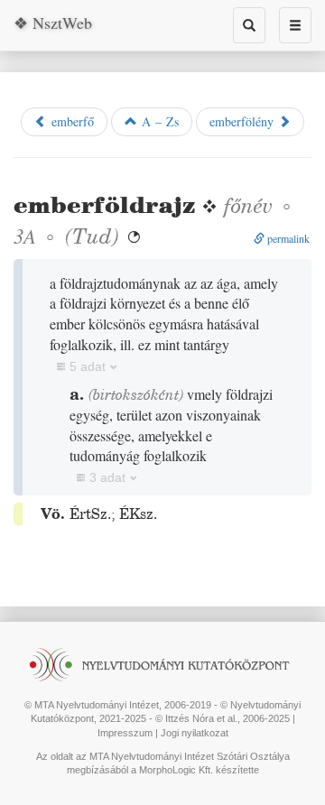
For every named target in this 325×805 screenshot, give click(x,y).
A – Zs (158, 121)
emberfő (70, 121)
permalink (287, 238)
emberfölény (243, 121)
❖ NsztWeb (53, 22)
